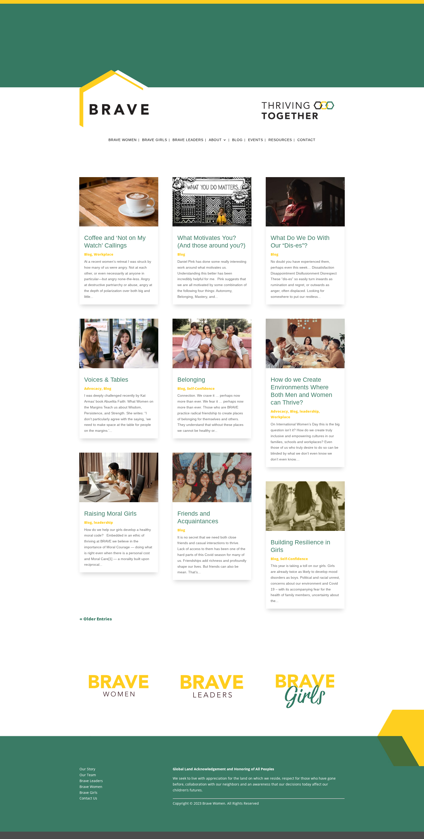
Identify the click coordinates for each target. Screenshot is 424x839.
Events (255, 140)
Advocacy (93, 388)
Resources (280, 140)
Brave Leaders (187, 140)
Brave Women (122, 140)
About (215, 140)
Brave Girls (154, 140)
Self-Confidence (201, 388)
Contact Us (88, 798)
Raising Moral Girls (110, 513)
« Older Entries (96, 619)
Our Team (88, 775)
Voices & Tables (106, 379)
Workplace (103, 254)
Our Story (87, 769)
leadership (103, 522)
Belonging (191, 379)
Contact (306, 140)
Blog (237, 140)
